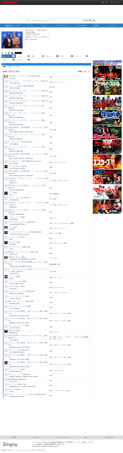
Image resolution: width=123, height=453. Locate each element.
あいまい (86, 20)
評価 (8, 59)
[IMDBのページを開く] (9, 53)
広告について (37, 437)
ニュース (30, 25)
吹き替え (23, 59)
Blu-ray (52, 56)
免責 (85, 437)
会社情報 (13, 437)
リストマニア (112, 25)
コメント (23, 56)
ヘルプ (106, 2)
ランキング (44, 25)
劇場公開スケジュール (12, 25)
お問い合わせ (110, 437)
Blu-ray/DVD (81, 25)
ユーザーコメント (62, 25)
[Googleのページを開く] (6, 53)
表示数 (80, 71)
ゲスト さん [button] (117, 2)
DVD (67, 56)
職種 (4, 66)
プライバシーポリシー (61, 437)
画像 (37, 56)
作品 (8, 56)
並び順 (5, 71)
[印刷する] (12, 53)
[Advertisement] (61, 10)
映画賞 (96, 25)
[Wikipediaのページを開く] (2, 53)
